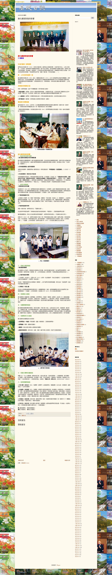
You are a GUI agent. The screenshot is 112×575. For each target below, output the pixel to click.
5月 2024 (77, 407)
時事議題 (78, 288)
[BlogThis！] (28, 413)
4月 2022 (77, 452)
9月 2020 (77, 487)
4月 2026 (77, 367)
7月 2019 (77, 511)
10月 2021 (77, 463)
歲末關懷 (78, 321)
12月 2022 (77, 438)
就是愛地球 (79, 254)
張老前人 (78, 308)
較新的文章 (21, 460)
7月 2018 (77, 531)
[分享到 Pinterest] (33, 413)
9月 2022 (77, 443)
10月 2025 (77, 378)
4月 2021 (77, 474)
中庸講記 (78, 225)
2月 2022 (77, 456)
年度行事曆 (79, 275)
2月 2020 (77, 500)
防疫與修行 (79, 279)
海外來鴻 (78, 238)
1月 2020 (77, 502)
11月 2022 (77, 440)
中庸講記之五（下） (87, 202)
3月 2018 (77, 538)
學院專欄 (78, 243)
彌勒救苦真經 (79, 339)
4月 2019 (77, 516)
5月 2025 (77, 387)
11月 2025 (77, 376)
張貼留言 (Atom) (25, 463)
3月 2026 (77, 368)
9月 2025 (77, 379)
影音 (77, 328)
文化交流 (78, 268)
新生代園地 (79, 247)
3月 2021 (77, 476)
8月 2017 (77, 551)
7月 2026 (77, 361)
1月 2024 (77, 414)
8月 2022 (77, 445)
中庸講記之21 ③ (86, 136)
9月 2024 (77, 399)
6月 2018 (77, 532)
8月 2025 (77, 381)
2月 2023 (77, 434)
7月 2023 (77, 425)
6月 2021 (77, 471)
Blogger (58, 565)
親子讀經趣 (79, 252)
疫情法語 (78, 284)
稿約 (77, 330)
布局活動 (78, 270)
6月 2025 (77, 385)
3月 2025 (77, 390)
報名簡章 (78, 311)
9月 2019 (77, 507)
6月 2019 (77, 512)
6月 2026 (77, 363)
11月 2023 (77, 418)
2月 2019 (77, 520)
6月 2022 (77, 449)
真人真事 (78, 234)
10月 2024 (77, 398)
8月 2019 (77, 509)
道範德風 (78, 229)
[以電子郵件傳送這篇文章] (27, 413)
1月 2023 (77, 436)
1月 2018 (77, 542)
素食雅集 (78, 302)
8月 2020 (77, 489)
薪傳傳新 (78, 342)
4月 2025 (77, 389)
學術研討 (78, 335)
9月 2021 (77, 465)
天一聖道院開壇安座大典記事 (88, 119)
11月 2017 (77, 545)
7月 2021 (77, 469)
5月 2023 (77, 429)
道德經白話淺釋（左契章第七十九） (88, 152)
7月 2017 (77, 553)
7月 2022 (77, 447)
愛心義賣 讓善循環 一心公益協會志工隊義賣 (88, 85)
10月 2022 (77, 441)
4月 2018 (77, 536)
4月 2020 (77, 496)
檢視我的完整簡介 (79, 351)
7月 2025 (77, 383)
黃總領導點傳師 (80, 315)
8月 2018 (77, 529)
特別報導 (78, 232)
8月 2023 (77, 423)
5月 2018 (77, 534)
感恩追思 (78, 317)
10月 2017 (77, 547)
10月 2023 (77, 420)
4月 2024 (77, 409)
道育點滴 (78, 249)
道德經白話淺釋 (80, 223)
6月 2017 (77, 554)
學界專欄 (78, 245)
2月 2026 (77, 370)
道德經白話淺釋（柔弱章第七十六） (88, 185)
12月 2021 (77, 460)
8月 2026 (77, 359)
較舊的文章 (67, 460)
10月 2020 (77, 485)
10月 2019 (77, 505)
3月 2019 (77, 518)
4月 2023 (77, 430)
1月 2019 (77, 522)
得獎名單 (78, 310)
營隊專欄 (78, 250)
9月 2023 (77, 421)
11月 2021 (77, 461)
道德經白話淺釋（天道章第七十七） (88, 102)
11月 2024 (77, 396)
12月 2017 (77, 543)
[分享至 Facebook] (31, 413)
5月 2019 (77, 514)
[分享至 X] (30, 413)
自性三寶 (78, 230)
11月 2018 (77, 523)
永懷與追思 (79, 227)
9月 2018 (77, 527)
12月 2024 (77, 394)
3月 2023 (77, 432)
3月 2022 (77, 454)
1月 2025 (77, 392)
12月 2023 (77, 416)
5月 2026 (77, 365)
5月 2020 (77, 494)
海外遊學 (78, 239)
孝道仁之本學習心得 (87, 67)
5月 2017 (77, 556)
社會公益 (78, 282)
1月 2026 (77, 372)
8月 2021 (77, 467)
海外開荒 (78, 236)
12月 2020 (77, 481)
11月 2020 (77, 483)
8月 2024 (77, 401)
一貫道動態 (79, 256)
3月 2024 (77, 410)
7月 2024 (77, 403)
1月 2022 (77, 458)
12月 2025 (77, 374)
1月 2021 (77, 480)
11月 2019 (77, 503)
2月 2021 (77, 478)
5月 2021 (77, 472)
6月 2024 (77, 405)
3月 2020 (77, 498)
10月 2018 (77, 525)
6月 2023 (77, 427)
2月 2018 (77, 540)
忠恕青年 (78, 281)
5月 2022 (77, 450)
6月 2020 (77, 492)
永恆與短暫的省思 (80, 271)
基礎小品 (24, 415)
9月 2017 (77, 549)
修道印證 (78, 286)
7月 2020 (77, 491)
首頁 (44, 460)
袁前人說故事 (79, 221)
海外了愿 (78, 290)
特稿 (77, 299)
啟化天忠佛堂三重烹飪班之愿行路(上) (88, 50)
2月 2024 (77, 412)
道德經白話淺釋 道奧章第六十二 (88, 168)
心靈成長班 (79, 266)
